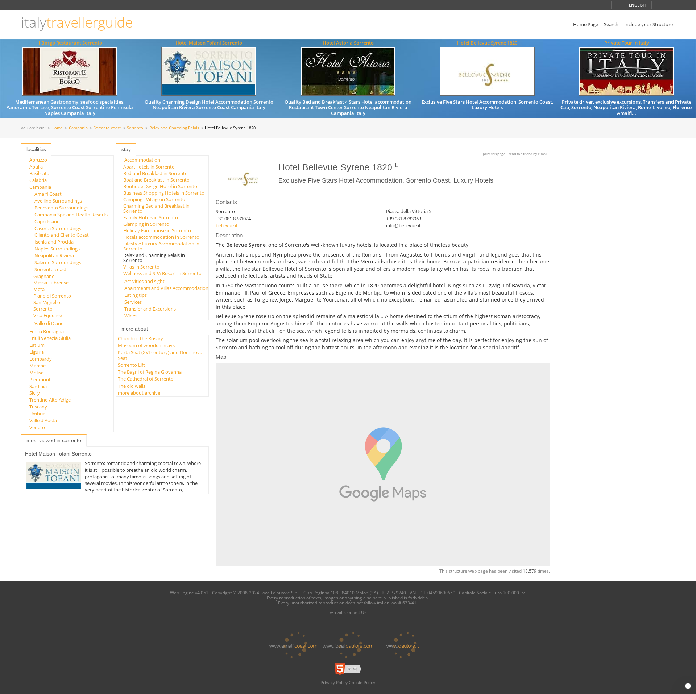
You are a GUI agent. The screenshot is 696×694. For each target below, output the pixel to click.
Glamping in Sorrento (146, 224)
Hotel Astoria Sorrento (348, 43)
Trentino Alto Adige (50, 399)
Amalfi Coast (48, 193)
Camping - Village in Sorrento (154, 199)
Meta (39, 289)
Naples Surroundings (57, 248)
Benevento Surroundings (61, 207)
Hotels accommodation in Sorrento (161, 237)
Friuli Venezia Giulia (50, 338)
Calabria (38, 180)
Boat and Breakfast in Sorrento (156, 179)
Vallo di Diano (49, 323)
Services (133, 301)
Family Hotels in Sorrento (150, 217)
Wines (130, 315)
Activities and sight (144, 281)
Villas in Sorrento (141, 266)
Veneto (37, 427)
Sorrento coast (107, 128)
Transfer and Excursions (150, 308)
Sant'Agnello (46, 302)
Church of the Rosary (140, 338)
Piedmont (40, 379)
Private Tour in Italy (626, 43)
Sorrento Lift (131, 365)
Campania (78, 128)
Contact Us (355, 612)
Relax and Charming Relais (174, 128)
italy (77, 22)
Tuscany (38, 406)
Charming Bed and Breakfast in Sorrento (156, 208)
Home (57, 128)
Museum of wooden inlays (146, 345)
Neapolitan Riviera (54, 255)
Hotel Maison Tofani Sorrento (208, 43)
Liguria (36, 351)
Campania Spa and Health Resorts (71, 214)
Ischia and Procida (54, 241)
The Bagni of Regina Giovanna (150, 372)
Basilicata (39, 173)
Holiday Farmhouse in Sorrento (157, 230)
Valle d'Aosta (43, 420)
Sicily (34, 392)
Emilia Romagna (46, 331)
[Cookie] (688, 686)
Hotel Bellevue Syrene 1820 (487, 43)
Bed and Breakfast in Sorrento (155, 173)
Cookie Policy (362, 682)
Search (611, 24)
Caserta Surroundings (57, 228)
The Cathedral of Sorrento (146, 378)
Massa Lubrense (51, 282)
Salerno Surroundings (57, 262)
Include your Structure (648, 24)
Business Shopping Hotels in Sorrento (163, 192)
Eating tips (135, 295)
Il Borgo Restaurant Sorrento (69, 43)
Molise (36, 372)
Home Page (585, 24)
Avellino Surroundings (58, 200)
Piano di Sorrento (52, 295)
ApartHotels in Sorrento (149, 166)
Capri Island (47, 221)
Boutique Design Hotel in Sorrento (160, 186)
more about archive (139, 393)
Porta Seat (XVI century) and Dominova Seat (160, 355)
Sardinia (38, 386)
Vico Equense (47, 315)
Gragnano (44, 276)
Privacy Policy (334, 682)
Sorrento (135, 128)
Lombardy (40, 358)
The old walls (131, 386)
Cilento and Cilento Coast (61, 234)
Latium (37, 345)
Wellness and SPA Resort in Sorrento (162, 273)
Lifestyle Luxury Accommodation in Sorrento (161, 246)
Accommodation (142, 159)
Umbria (37, 413)
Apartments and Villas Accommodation (166, 288)
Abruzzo (38, 159)
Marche (37, 365)
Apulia (36, 166)
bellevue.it (227, 225)
